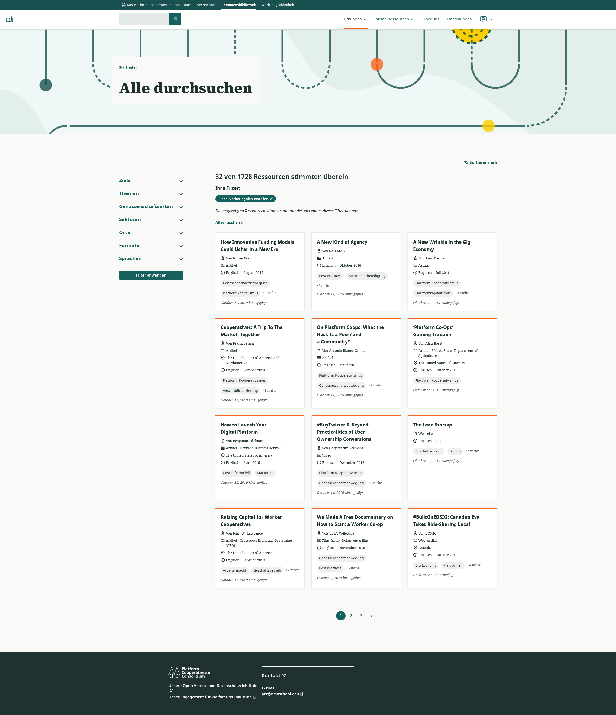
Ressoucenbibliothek (238, 4)
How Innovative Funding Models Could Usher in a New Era (257, 246)
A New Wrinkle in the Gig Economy (441, 246)
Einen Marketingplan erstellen (247, 199)
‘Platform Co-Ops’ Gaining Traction (433, 331)
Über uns (431, 19)
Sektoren (130, 219)
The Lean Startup (432, 424)
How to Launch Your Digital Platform (244, 428)
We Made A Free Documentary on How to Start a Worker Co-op (355, 521)
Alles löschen (227, 222)
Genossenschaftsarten (146, 206)
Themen (129, 193)
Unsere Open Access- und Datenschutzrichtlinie (212, 686)
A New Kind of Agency (342, 242)
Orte (124, 232)
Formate (129, 245)
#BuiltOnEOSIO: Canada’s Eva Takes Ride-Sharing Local (446, 521)
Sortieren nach (483, 163)
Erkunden (353, 19)
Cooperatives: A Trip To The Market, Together (251, 331)
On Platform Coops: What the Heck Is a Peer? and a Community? (350, 334)
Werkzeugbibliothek (278, 4)
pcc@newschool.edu (280, 693)
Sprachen (130, 258)
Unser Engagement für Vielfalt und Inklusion (210, 697)
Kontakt (271, 675)
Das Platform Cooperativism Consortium (158, 4)
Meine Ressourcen (392, 19)
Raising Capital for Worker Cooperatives (251, 521)
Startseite (127, 67)
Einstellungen (459, 19)
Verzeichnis (206, 4)
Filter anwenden (151, 275)
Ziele (125, 180)
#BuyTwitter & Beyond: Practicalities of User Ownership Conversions (344, 432)
